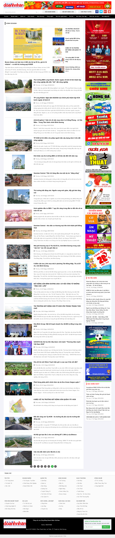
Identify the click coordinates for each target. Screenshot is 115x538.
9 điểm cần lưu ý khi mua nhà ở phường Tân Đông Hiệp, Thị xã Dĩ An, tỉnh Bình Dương (57, 265)
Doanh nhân (14, 16)
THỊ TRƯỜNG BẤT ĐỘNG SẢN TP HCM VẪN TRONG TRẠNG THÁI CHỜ (57, 307)
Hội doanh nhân (50, 12)
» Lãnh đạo (43, 480)
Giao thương (40, 16)
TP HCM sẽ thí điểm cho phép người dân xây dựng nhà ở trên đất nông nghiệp (57, 139)
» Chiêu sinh (61, 503)
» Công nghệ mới (99, 486)
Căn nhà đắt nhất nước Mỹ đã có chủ (47, 452)
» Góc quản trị (44, 496)
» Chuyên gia (44, 508)
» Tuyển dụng (80, 491)
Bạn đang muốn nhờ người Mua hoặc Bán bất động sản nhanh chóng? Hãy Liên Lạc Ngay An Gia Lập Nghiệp (98, 410)
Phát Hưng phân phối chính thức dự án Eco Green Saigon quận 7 (57, 382)
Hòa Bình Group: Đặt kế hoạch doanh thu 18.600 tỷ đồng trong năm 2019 (58, 325)
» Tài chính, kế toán (45, 494)
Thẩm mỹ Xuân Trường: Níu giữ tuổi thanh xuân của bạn (98, 395)
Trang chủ (7, 473)
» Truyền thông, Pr (45, 491)
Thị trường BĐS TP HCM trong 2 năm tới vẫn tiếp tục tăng (73, 59)
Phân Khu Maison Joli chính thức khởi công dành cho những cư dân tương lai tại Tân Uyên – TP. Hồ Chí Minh (98, 283)
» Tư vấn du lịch (27, 503)
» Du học (60, 506)
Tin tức (6, 16)
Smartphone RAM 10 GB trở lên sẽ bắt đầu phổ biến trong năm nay (98, 388)
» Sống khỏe (43, 503)
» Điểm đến (25, 511)
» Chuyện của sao (9, 503)
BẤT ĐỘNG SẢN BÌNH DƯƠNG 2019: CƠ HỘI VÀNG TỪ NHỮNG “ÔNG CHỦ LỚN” (57, 285)
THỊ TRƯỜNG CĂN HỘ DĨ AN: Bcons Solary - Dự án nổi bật (72, 30)
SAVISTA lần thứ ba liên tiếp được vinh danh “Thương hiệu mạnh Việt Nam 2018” (57, 343)
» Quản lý (43, 483)
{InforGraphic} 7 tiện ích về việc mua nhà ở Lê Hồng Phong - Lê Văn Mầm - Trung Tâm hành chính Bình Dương (58, 121)
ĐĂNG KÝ (106, 527)
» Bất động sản (62, 486)
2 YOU (64, 536)
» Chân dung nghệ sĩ (10, 506)
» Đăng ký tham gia (81, 511)
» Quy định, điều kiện (82, 503)
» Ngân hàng (61, 488)
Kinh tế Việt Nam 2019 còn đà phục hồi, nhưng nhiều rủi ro (72, 69)
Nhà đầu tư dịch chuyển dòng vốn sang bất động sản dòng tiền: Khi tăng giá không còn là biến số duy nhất (98, 301)
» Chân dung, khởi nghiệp (29, 483)
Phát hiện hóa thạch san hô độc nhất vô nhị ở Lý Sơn (97, 402)
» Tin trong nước (9, 480)
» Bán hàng (43, 486)
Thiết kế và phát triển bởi (55, 536)
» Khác (60, 508)
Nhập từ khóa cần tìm (36, 12)
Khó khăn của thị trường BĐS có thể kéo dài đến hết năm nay (56, 156)
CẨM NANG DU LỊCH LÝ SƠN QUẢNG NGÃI (98, 417)
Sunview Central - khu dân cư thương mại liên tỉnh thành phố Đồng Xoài (58, 227)
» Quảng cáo (43, 488)
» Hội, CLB (7, 486)
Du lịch (71, 16)
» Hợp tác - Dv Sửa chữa (83, 494)
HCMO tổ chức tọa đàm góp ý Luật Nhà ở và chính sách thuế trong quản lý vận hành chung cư (98, 292)
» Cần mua (79, 480)
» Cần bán (79, 483)
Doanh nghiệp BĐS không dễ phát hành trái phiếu (72, 39)
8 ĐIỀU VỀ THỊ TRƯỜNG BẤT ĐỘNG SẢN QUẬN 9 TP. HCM (73, 50)
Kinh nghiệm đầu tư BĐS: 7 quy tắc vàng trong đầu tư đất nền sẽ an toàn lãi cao (58, 209)
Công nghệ (50, 16)
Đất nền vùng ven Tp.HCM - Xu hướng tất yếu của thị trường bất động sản (57, 418)
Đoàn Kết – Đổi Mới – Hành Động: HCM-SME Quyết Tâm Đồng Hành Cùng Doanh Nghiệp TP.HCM (97, 319)
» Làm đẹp (43, 506)
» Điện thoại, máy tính (100, 483)
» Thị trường (61, 480)
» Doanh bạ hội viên (81, 514)
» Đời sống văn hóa (9, 508)
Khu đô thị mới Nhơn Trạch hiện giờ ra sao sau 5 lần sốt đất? (56, 362)
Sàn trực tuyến (86, 12)
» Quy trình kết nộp (81, 506)
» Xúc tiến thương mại (82, 496)
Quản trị (22, 16)
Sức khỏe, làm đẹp (81, 16)
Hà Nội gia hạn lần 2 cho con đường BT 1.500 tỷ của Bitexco (55, 434)
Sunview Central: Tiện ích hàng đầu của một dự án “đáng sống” (56, 173)
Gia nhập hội (105, 16)
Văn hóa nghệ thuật (61, 16)
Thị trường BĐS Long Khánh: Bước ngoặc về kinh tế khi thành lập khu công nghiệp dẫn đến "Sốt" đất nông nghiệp (57, 81)
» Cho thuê (79, 488)
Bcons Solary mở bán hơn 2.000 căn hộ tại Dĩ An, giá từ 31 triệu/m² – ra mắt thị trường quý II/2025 (26, 63)
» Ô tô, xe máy (98, 480)
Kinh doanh (31, 16)
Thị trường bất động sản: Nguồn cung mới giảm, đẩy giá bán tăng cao (57, 192)
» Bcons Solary (62, 494)
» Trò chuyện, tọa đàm (28, 480)
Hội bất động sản (68, 12)
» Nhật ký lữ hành (27, 506)
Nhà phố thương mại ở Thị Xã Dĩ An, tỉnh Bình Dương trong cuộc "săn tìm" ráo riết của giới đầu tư (57, 247)
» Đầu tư (60, 483)
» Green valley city (63, 491)
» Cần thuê (79, 486)
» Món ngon (25, 508)
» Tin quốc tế (8, 483)
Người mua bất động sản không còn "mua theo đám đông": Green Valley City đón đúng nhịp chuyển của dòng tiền (98, 310)
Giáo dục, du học (94, 16)
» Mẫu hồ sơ (79, 508)
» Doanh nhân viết (27, 486)
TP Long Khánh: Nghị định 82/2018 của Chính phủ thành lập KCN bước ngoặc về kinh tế (57, 99)
